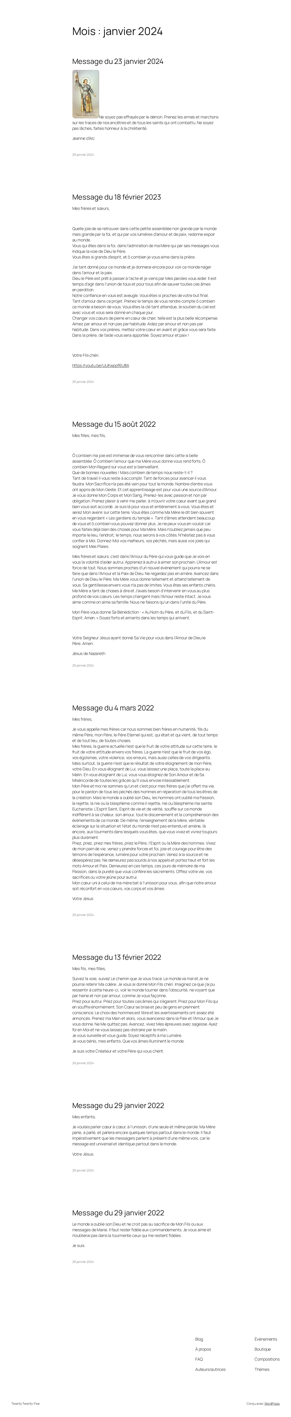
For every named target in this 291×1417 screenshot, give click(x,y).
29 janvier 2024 (83, 154)
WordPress (272, 1403)
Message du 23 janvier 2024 (118, 61)
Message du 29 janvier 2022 (118, 1105)
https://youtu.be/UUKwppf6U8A (100, 365)
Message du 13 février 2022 (116, 957)
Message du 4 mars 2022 (113, 708)
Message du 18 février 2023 (116, 197)
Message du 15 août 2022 (114, 424)
